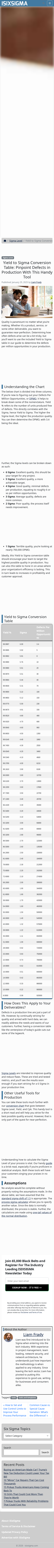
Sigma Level (15, 240)
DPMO (32, 398)
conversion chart (15, 1105)
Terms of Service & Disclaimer (18, 1526)
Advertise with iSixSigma (16, 1537)
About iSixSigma (11, 1520)
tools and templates (27, 1397)
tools (14, 1397)
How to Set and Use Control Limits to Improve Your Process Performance (14, 1410)
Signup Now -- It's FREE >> (27, 1287)
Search (7, 1447)
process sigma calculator (15, 1202)
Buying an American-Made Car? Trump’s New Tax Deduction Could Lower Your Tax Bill (26, 1473)
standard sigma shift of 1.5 (16, 1198)
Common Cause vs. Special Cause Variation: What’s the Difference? (40, 1410)
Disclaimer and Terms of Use (31, 1312)
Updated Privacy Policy (15, 1532)
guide (49, 1163)
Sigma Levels (9, 1073)
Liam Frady (36, 282)
